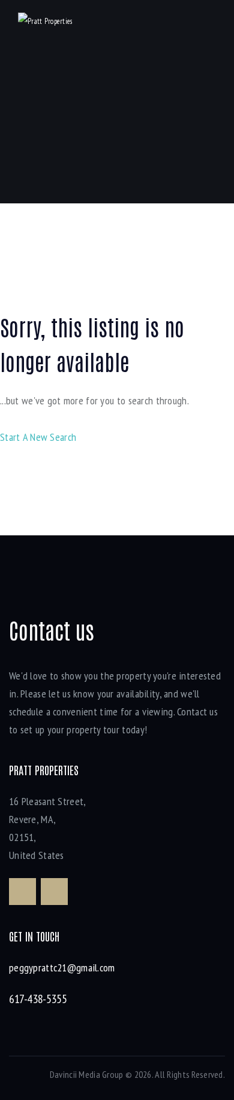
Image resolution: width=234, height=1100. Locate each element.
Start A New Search (38, 437)
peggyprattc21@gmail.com (62, 967)
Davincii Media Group (87, 1074)
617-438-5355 (38, 999)
